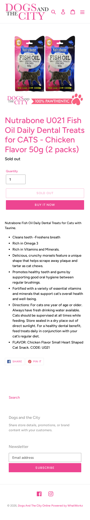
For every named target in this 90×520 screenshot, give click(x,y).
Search (14, 397)
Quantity (12, 171)
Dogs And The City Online (34, 505)
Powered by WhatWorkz (67, 505)
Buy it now (45, 205)
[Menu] (82, 12)
